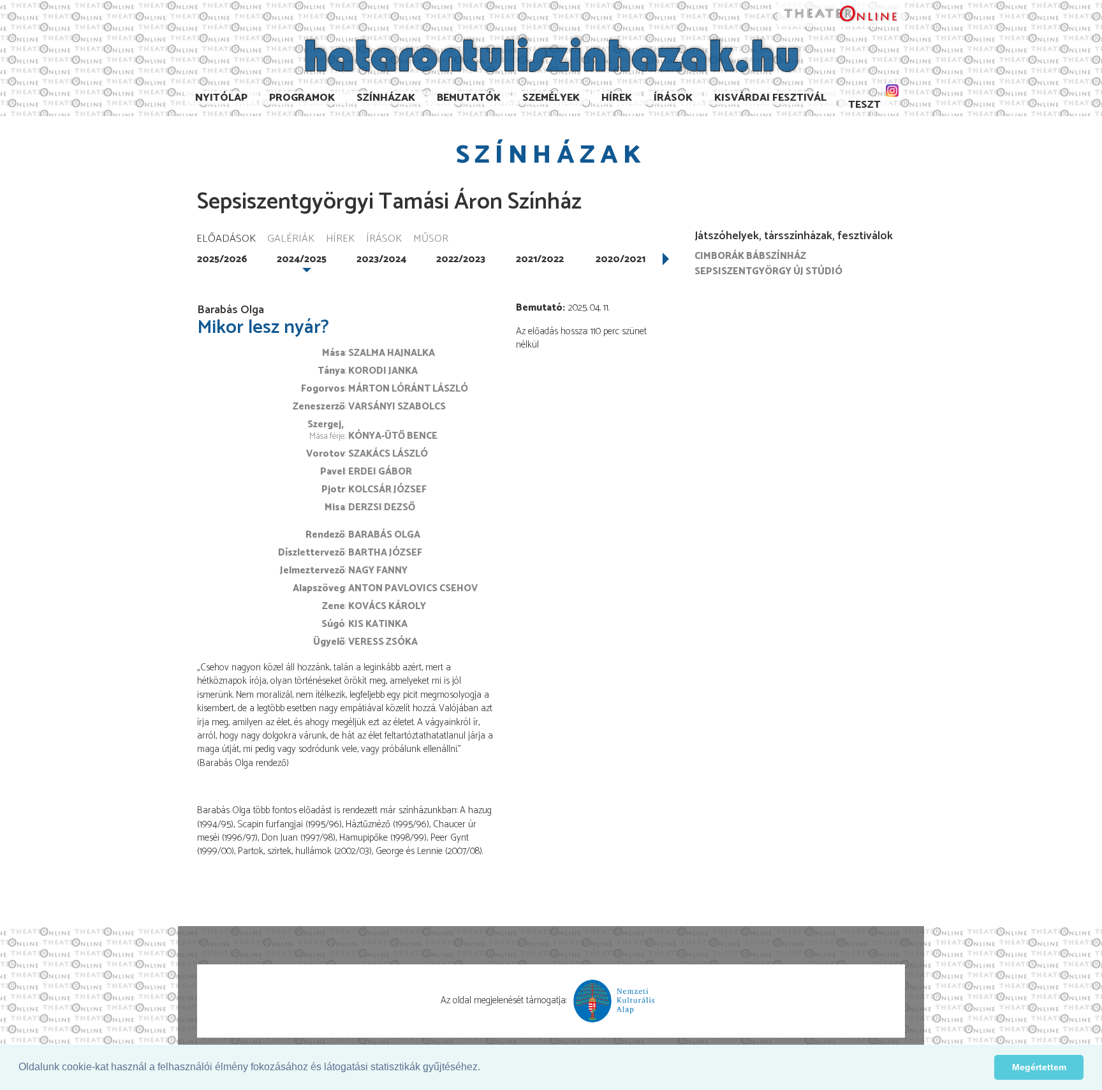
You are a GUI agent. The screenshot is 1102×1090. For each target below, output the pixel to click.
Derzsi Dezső (381, 507)
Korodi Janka (383, 371)
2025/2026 (222, 259)
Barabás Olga (384, 535)
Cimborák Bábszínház (750, 256)
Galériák (290, 239)
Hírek (616, 98)
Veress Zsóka (383, 642)
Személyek (551, 98)
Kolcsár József (387, 489)
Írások (673, 98)
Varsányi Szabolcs (397, 407)
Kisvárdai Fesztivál (770, 98)
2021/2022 (540, 259)
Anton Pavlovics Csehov (413, 588)
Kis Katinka (378, 624)
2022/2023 (460, 259)
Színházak (385, 98)
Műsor (430, 239)
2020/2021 (620, 259)
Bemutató (539, 307)
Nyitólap (221, 98)
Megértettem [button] (1039, 1067)
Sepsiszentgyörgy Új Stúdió (768, 271)
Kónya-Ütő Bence (392, 436)
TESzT (864, 105)
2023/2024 (381, 259)
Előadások (226, 239)
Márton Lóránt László (408, 389)
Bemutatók (469, 98)
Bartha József (385, 553)
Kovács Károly (387, 606)
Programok (302, 98)
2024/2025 (302, 259)
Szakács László (388, 454)
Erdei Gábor (380, 472)
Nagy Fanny (378, 570)
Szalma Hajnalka (391, 353)
